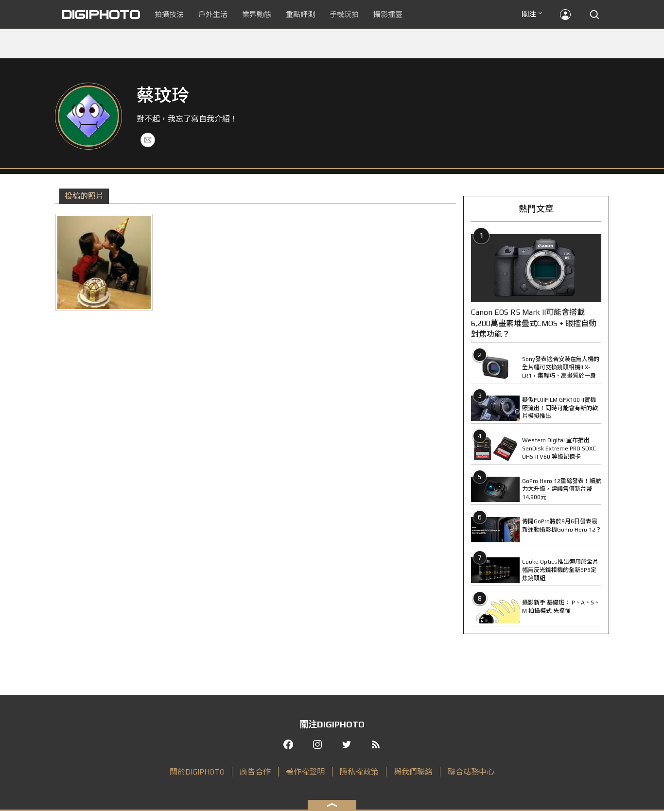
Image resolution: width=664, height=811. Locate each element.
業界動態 (256, 14)
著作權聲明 (305, 771)
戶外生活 (212, 14)
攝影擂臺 (387, 14)
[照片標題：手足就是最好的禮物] (104, 262)
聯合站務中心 (471, 771)
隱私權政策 (359, 771)
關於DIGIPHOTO (197, 771)
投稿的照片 (84, 196)
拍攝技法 (169, 14)
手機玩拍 (344, 14)
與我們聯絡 (413, 771)
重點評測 (300, 14)
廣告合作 (255, 771)
